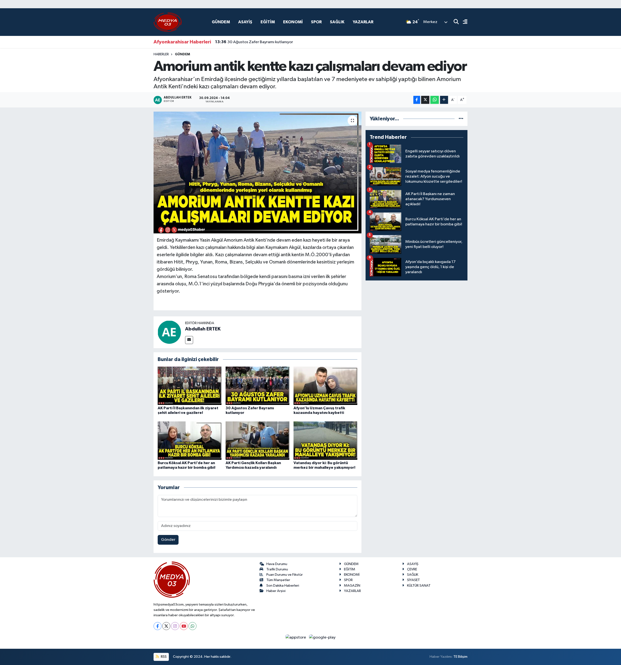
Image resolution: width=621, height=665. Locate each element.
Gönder (168, 540)
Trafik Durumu (277, 569)
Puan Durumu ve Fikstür (284, 574)
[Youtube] (184, 626)
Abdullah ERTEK (203, 329)
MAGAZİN (352, 585)
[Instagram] (175, 626)
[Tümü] (461, 119)
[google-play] (322, 637)
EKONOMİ (293, 22)
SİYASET (413, 580)
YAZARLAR (363, 22)
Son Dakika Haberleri (282, 585)
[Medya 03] (168, 22)
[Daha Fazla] (444, 100)
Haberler (161, 54)
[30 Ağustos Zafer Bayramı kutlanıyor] (257, 386)
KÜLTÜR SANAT (419, 585)
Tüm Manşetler (278, 580)
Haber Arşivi (276, 591)
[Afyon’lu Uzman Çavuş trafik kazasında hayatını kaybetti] (325, 386)
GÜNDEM (221, 22)
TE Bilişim (460, 656)
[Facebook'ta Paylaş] (416, 100)
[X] (166, 626)
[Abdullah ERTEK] (169, 332)
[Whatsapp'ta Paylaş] (434, 100)
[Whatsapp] (192, 626)
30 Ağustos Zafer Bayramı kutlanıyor (254, 42)
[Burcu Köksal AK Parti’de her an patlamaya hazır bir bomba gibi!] (189, 440)
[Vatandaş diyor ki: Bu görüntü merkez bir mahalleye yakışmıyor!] (325, 440)
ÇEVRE (412, 569)
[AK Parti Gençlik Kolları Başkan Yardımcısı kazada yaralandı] (257, 440)
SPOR (316, 22)
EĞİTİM (268, 22)
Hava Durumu (276, 564)
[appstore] (296, 637)
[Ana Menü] (463, 22)
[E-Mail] (189, 340)
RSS (163, 656)
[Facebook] (158, 626)
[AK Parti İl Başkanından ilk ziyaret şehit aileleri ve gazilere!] (189, 386)
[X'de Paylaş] (425, 100)
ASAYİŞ (245, 22)
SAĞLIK (337, 22)
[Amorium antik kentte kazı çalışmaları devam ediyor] (257, 172)
